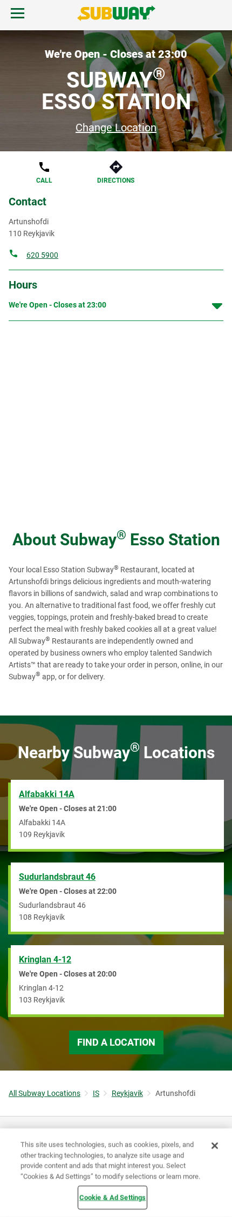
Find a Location (116, 1042)
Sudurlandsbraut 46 (57, 877)
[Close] (215, 1146)
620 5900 (42, 255)
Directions (115, 180)
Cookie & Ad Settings (112, 1197)
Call (44, 180)
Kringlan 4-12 (45, 959)
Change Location (116, 127)
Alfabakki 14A (46, 794)
